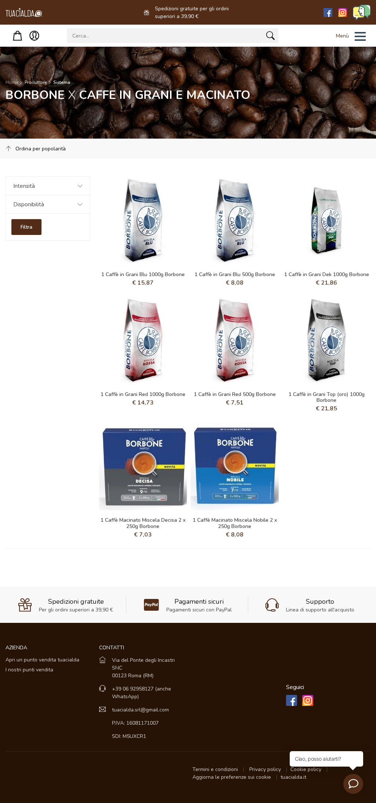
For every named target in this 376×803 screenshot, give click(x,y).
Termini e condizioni (215, 769)
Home (12, 82)
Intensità (24, 186)
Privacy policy (265, 769)
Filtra (26, 227)
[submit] (270, 37)
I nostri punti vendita (29, 669)
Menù (342, 35)
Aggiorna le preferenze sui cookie (232, 777)
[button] (341, 36)
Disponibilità (28, 204)
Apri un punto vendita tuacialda (42, 659)
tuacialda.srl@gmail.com (140, 709)
